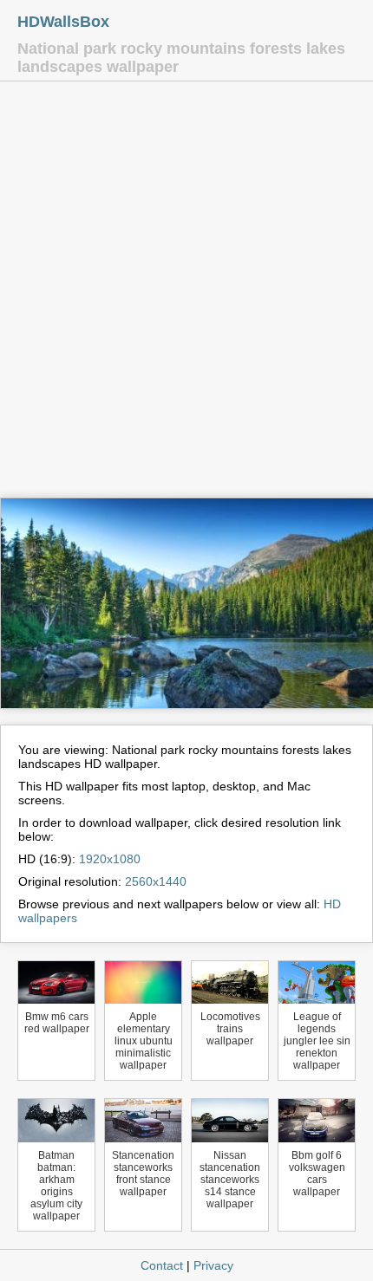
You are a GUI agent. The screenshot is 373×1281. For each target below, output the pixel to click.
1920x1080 (110, 859)
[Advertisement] (186, 293)
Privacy (213, 1265)
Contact (162, 1265)
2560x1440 (155, 881)
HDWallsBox (63, 21)
